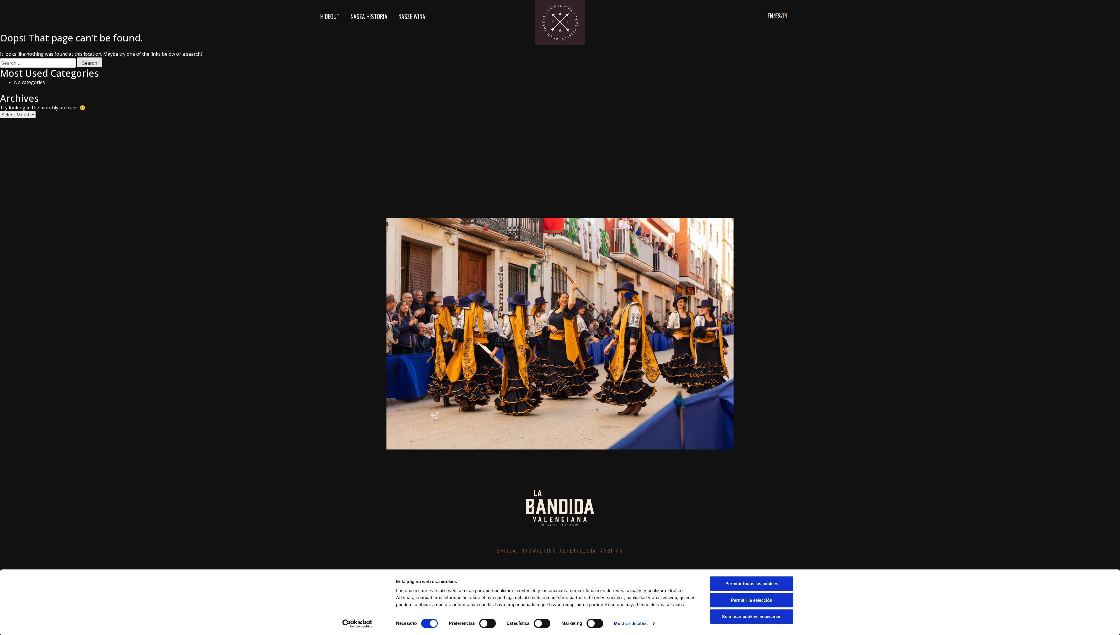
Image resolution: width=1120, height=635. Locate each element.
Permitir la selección (751, 600)
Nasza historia (369, 16)
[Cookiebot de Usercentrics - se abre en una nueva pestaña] (357, 623)
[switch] (487, 623)
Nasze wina (411, 16)
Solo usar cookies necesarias (751, 616)
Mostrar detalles (631, 623)
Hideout (330, 16)
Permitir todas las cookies (751, 583)
